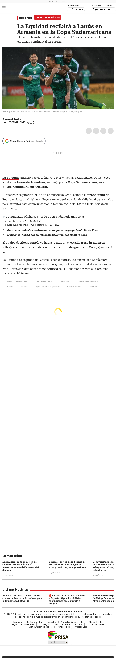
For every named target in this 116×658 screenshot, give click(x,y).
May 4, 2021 (53, 224)
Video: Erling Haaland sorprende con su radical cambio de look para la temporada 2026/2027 (22, 598)
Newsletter (51, 622)
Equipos (23, 286)
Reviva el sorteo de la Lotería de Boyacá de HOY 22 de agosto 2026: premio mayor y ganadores (67, 564)
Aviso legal (44, 624)
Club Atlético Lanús (43, 282)
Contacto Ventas (34, 622)
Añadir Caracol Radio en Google (26, 141)
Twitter (96, 131)
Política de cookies (95, 624)
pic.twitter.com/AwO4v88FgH (22, 221)
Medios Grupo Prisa (58, 642)
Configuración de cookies (41, 627)
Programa (77, 9)
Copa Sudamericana (82, 182)
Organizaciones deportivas (47, 286)
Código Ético (81, 627)
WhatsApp (111, 131)
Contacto (17, 622)
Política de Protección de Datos (68, 624)
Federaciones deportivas (88, 282)
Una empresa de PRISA (58, 635)
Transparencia (64, 627)
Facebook (89, 131)
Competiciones (74, 286)
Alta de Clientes (96, 622)
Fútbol (10, 286)
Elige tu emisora (102, 9)
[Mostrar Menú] (3, 7)
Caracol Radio (14, 7)
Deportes (25, 18)
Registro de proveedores (23, 624)
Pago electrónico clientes (72, 622)
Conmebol (64, 282)
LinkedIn (103, 131)
